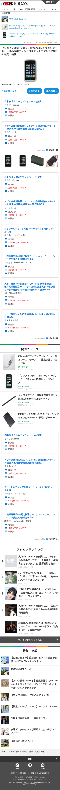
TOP (30, 758)
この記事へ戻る (9, 91)
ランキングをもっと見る (30, 639)
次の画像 (50, 91)
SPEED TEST (30, 9)
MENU (49, 2)
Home (17, 768)
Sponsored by (40, 150)
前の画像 (35, 91)
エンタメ (42, 9)
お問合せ (14, 773)
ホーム (6, 9)
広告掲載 (23, 773)
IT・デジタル (18, 9)
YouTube (42, 768)
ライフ (54, 9)
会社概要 (31, 773)
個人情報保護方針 (43, 773)
